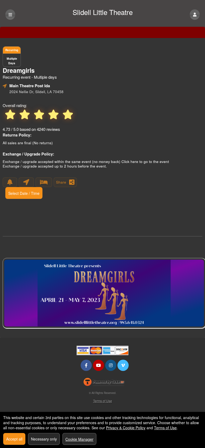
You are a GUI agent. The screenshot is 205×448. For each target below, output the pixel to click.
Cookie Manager (79, 439)
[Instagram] (111, 365)
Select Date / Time (24, 193)
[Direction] (26, 182)
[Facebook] (86, 365)
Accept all (14, 439)
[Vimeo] (123, 365)
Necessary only (44, 439)
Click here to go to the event (145, 161)
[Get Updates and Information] (10, 182)
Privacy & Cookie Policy (125, 427)
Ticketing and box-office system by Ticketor (104, 383)
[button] (195, 14)
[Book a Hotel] (44, 182)
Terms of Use (102, 400)
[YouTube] (98, 365)
